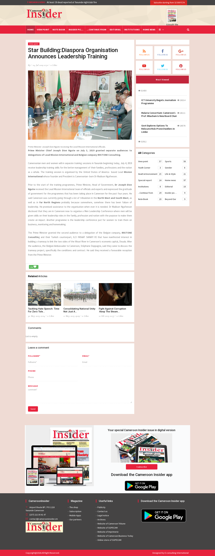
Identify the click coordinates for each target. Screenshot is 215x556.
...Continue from (96, 29)
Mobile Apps (75, 515)
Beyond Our (175, 199)
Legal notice (103, 515)
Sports (175, 161)
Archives (101, 519)
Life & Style (175, 174)
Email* (85, 356)
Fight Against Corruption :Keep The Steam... (112, 310)
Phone (32, 371)
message (33, 386)
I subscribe (141, 466)
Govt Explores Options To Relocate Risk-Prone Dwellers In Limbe (158, 128)
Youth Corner (149, 167)
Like (32, 267)
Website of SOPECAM (107, 527)
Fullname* (34, 356)
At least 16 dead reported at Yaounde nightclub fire (72, 2)
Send (33, 409)
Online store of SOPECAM (109, 540)
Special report (149, 180)
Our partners (75, 519)
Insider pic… (76, 29)
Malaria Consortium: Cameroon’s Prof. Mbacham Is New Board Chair (159, 114)
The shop (73, 507)
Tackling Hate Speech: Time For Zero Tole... (43, 310)
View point (43, 29)
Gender (175, 167)
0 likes (54, 65)
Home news (149, 29)
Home (30, 29)
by (29, 65)
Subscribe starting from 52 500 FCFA (169, 2)
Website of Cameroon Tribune (111, 523)
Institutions (132, 29)
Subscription (75, 511)
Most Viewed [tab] (162, 79)
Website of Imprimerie (108, 531)
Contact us (102, 511)
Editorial (115, 29)
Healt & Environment (149, 174)
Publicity (101, 507)
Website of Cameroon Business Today (115, 535)
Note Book (59, 29)
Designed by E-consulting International (171, 552)
